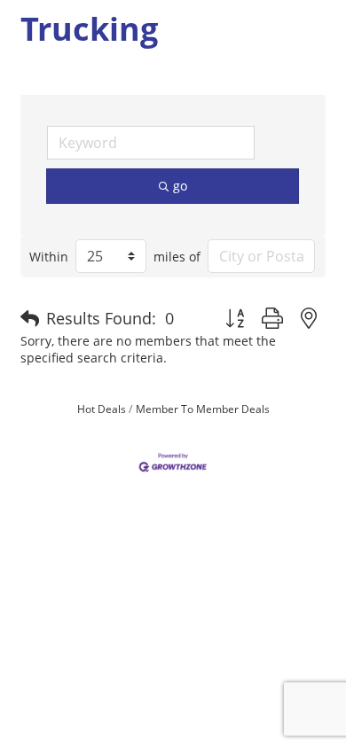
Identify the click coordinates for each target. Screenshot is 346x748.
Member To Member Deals (203, 408)
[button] (29, 319)
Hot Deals (101, 408)
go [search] (180, 185)
